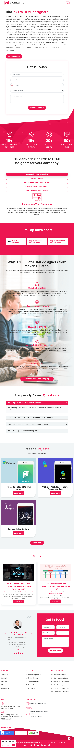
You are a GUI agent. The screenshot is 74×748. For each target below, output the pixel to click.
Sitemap (42, 742)
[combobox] (12, 85)
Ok (13, 745)
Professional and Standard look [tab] (37, 182)
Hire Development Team (59, 678)
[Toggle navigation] (67, 3)
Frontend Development (26, 592)
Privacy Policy (51, 742)
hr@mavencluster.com (38, 703)
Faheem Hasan (8, 592)
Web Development (33, 678)
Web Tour (37, 543)
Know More (18, 493)
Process (4, 681)
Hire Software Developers (60, 681)
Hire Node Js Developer (37, 241)
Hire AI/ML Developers (58, 675)
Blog (2, 685)
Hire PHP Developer (15, 241)
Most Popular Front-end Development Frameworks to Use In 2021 (55, 586)
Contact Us (5, 688)
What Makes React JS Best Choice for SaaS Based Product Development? (19, 586)
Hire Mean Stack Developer (60, 692)
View (17, 649)
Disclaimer (62, 742)
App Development (32, 681)
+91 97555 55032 (36, 716)
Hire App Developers (58, 685)
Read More (5, 745)
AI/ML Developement (33, 675)
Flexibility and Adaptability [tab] (37, 190)
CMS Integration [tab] (37, 178)
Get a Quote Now (14, 56)
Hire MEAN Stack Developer (60, 241)
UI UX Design (30, 688)
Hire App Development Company (37, 379)
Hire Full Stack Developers (60, 688)
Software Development (34, 685)
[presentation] (5, 634)
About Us (4, 675)
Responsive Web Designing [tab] (37, 174)
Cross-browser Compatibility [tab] (37, 186)
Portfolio (4, 678)
